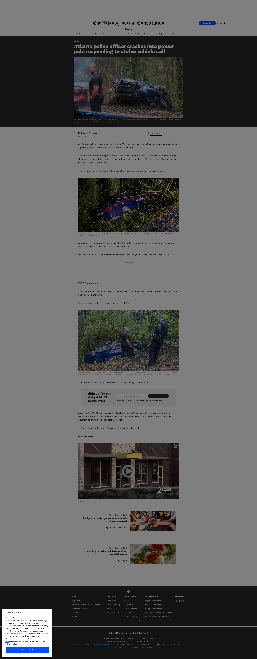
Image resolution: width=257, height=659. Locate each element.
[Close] (49, 613)
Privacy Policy (11, 644)
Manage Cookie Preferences (27, 650)
